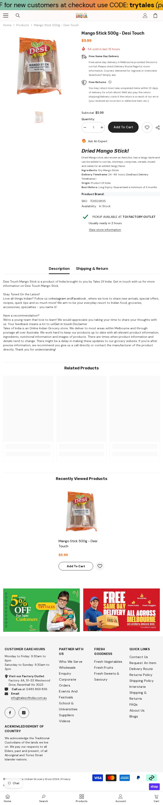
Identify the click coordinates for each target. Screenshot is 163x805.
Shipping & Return (92, 268)
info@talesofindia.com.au (29, 698)
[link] (28, 446)
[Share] (156, 127)
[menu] (5, 15)
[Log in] (145, 15)
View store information (105, 230)
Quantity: (88, 119)
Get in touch (63, 324)
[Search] (17, 15)
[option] (39, 66)
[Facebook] (10, 712)
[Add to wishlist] (147, 127)
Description (59, 268)
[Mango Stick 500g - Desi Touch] (81, 511)
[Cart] (155, 15)
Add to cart (123, 127)
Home (7, 25)
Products (22, 25)
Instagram (59, 298)
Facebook (79, 298)
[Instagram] (23, 712)
